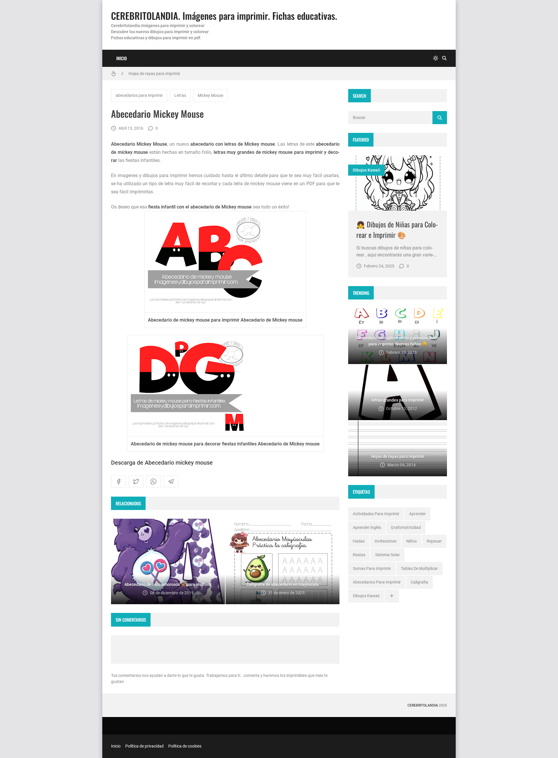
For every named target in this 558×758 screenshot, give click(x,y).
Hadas (359, 541)
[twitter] (136, 481)
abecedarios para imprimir (139, 95)
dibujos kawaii (366, 170)
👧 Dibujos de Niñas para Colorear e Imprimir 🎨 (397, 229)
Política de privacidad (144, 746)
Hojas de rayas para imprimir (154, 73)
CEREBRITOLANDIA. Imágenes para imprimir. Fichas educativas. (224, 15)
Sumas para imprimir (372, 568)
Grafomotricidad (406, 527)
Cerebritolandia (422, 705)
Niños (411, 541)
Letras (180, 95)
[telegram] (170, 481)
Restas (359, 554)
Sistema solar (387, 554)
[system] (435, 58)
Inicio (121, 58)
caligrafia (419, 582)
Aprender (417, 513)
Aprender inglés (367, 527)
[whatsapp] (153, 481)
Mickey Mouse (210, 95)
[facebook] (118, 481)
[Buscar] (444, 58)
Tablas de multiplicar (419, 568)
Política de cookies (184, 746)
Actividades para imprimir (376, 513)
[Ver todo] (391, 595)
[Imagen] (397, 183)
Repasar (434, 541)
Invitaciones (385, 541)
